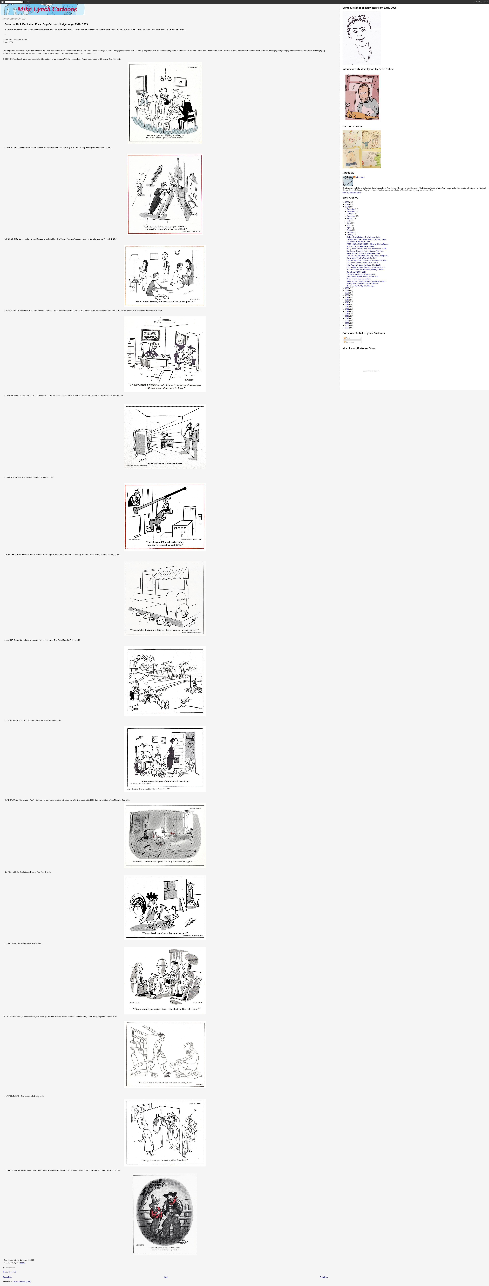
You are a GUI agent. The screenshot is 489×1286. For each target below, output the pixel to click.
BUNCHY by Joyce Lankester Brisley (360, 246)
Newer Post (7, 1277)
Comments (349, 342)
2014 (347, 309)
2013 (347, 311)
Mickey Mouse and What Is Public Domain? (363, 284)
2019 (347, 297)
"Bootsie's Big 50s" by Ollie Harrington (361, 286)
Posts (347, 338)
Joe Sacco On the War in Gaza (358, 242)
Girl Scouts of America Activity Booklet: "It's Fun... (365, 251)
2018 (347, 300)
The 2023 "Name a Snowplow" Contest (361, 274)
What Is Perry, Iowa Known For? (358, 279)
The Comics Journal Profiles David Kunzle (362, 263)
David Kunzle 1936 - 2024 (356, 272)
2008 (347, 323)
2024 (347, 207)
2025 (347, 204)
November (351, 211)
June (349, 223)
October (350, 214)
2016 (347, 304)
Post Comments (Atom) (22, 1282)
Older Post (324, 1277)
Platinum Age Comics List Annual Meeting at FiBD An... (367, 260)
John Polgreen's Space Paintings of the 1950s (364, 265)
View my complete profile (352, 193)
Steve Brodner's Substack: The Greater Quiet (363, 253)
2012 (347, 314)
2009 (347, 321)
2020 (347, 295)
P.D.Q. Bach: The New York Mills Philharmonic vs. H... (367, 249)
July (349, 221)
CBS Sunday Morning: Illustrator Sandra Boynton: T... (366, 267)
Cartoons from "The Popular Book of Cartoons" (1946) (366, 239)
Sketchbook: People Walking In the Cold (361, 258)
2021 (347, 293)
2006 (347, 328)
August (350, 218)
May (349, 225)
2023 (347, 288)
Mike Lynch (360, 177)
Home (166, 1277)
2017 (347, 302)
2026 (347, 202)
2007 (347, 325)
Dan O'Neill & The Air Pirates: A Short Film (362, 277)
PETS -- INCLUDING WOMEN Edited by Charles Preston (368, 244)
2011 (347, 316)
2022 (347, 291)
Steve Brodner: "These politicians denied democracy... (367, 281)
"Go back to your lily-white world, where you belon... (366, 270)
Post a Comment (9, 1272)
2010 (347, 318)
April (349, 228)
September (351, 216)
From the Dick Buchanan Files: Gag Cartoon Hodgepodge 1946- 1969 (46, 24)
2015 (347, 307)
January (350, 235)
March (349, 230)
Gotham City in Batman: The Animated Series (363, 237)
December (351, 209)
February (350, 232)
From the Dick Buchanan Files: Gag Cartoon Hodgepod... (368, 256)
